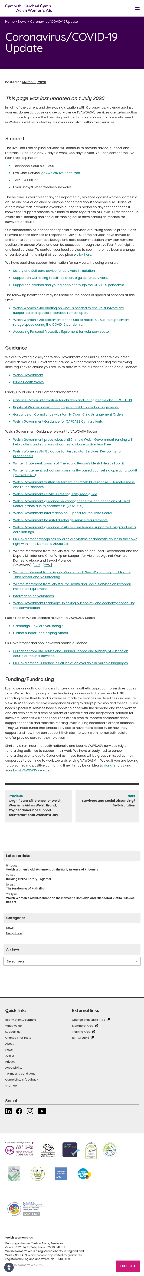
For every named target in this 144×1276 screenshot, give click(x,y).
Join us (10, 1056)
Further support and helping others (40, 633)
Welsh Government (28, 375)
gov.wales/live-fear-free (60, 173)
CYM (47, 565)
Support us (12, 1032)
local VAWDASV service (31, 770)
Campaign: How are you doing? (38, 626)
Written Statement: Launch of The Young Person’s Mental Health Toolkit (68, 463)
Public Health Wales (28, 382)
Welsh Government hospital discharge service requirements (60, 520)
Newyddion (14, 933)
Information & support (20, 1020)
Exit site (128, 1266)
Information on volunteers (33, 596)
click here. (84, 254)
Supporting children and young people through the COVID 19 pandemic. (69, 285)
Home (10, 21)
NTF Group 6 (80, 1038)
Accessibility (13, 1068)
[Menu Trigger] (137, 7)
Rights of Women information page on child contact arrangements (66, 407)
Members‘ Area (82, 1026)
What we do (13, 1026)
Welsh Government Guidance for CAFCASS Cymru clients (58, 421)
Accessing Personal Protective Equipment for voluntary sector (61, 331)
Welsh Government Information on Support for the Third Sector (63, 513)
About (9, 1044)
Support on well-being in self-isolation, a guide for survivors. (60, 278)
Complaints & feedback (21, 1080)
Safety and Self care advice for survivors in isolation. (54, 270)
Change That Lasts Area (88, 1020)
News (22, 21)
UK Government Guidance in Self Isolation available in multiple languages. (70, 663)
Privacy (10, 1062)
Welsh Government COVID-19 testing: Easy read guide (55, 494)
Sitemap (11, 1086)
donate (109, 765)
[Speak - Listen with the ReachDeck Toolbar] (9, 1267)
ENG (37, 565)
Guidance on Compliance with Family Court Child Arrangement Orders (68, 414)
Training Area (81, 1032)
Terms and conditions (20, 1074)
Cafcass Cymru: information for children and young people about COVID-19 (72, 400)
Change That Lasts (18, 1038)
